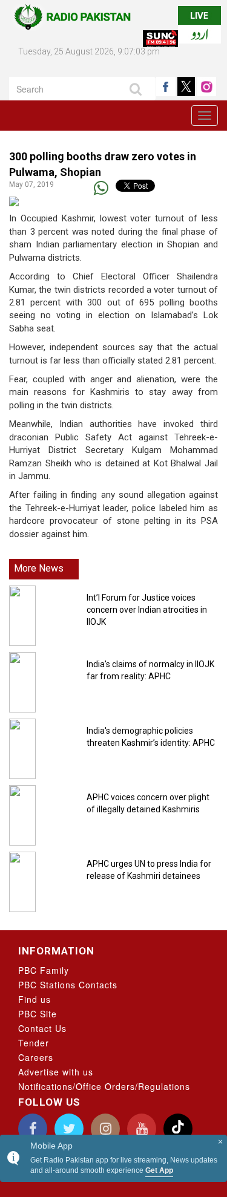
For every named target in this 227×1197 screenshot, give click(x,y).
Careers (35, 1057)
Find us (34, 999)
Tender (33, 1043)
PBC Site (37, 1014)
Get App (159, 1170)
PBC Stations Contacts (67, 985)
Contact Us (42, 1028)
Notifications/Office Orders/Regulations (104, 1086)
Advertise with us (55, 1072)
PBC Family (43, 970)
